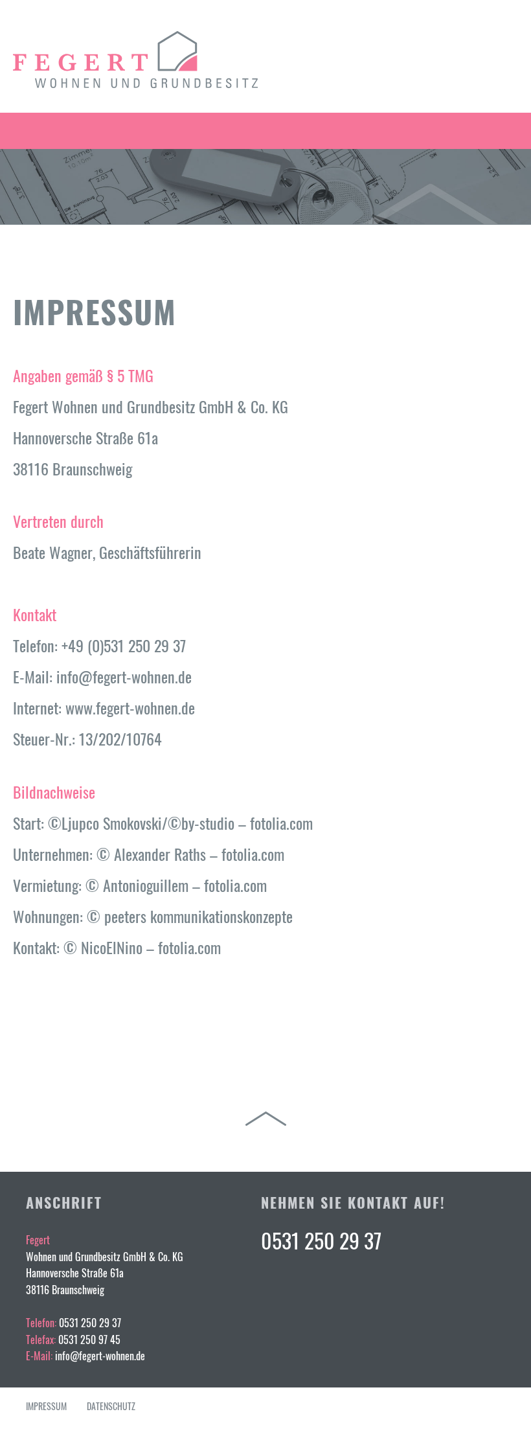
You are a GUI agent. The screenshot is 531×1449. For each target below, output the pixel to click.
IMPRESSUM (46, 1406)
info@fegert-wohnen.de (100, 1355)
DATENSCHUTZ (111, 1406)
